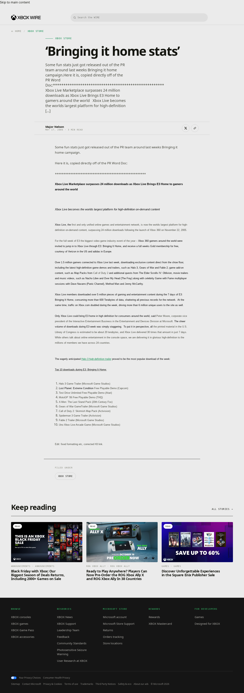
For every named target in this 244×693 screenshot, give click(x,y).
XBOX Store (65, 476)
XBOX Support (66, 623)
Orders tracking (113, 637)
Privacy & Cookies (52, 684)
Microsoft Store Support (118, 623)
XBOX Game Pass (22, 630)
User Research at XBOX (72, 661)
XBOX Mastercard (160, 623)
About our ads (141, 684)
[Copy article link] (195, 128)
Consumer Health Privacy (56, 677)
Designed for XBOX (207, 623)
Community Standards (71, 643)
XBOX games (19, 623)
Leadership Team (68, 630)
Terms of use (71, 684)
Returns (108, 630)
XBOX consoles (21, 617)
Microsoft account (115, 617)
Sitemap (15, 684)
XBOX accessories (22, 637)
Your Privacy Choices (30, 677)
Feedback (63, 637)
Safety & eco (124, 684)
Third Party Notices (106, 684)
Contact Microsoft (31, 684)
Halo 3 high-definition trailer (96, 359)
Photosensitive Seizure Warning (72, 652)
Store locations (112, 643)
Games (199, 617)
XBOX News (65, 617)
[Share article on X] (185, 128)
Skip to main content (15, 2)
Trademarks (86, 684)
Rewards (154, 617)
